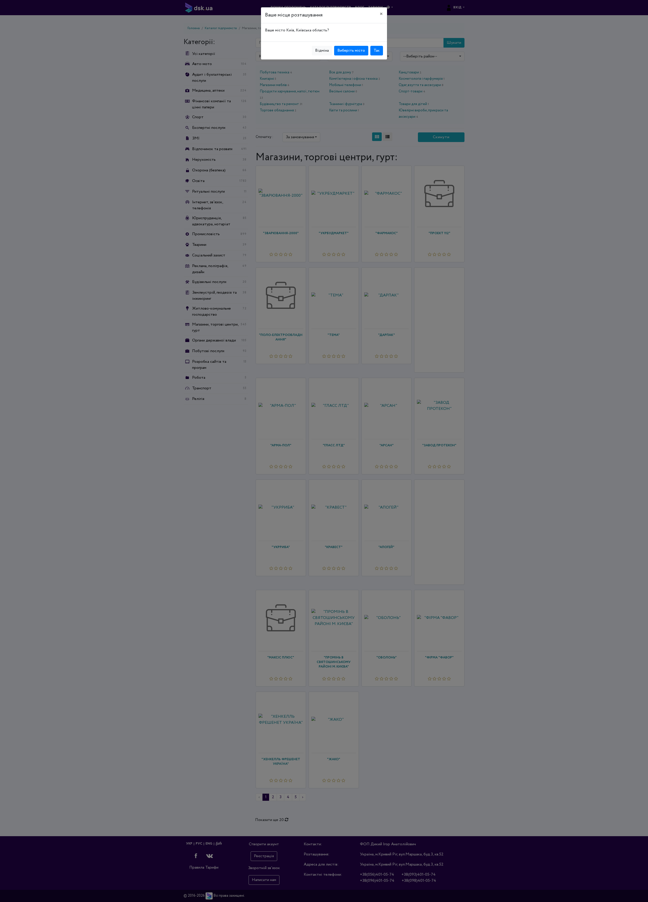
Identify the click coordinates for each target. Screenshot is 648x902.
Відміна (322, 50)
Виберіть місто (351, 50)
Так (377, 50)
